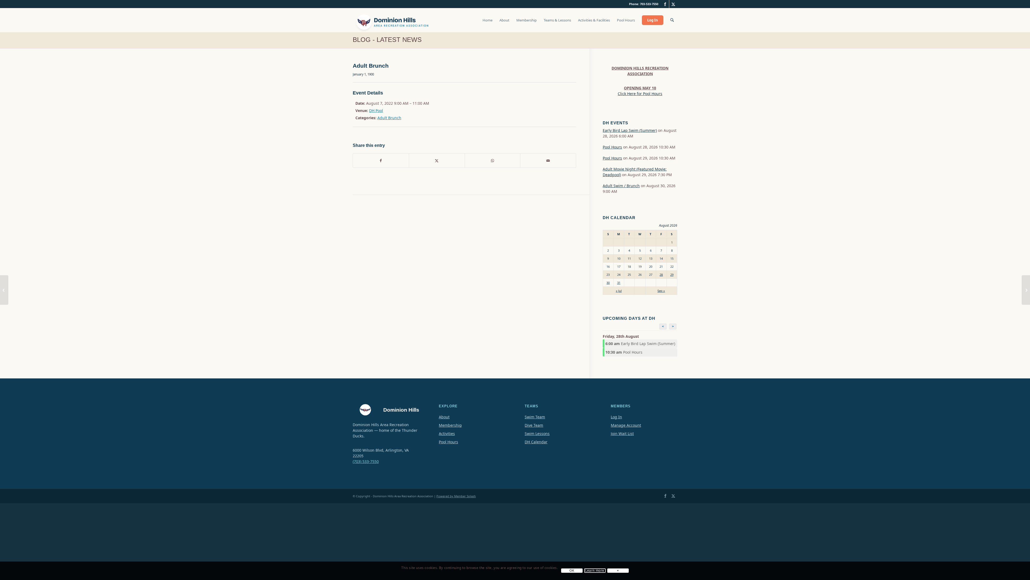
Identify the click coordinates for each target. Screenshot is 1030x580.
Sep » (661, 291)
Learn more (594, 571)
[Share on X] (437, 161)
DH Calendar (536, 441)
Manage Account (626, 425)
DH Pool (376, 110)
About (444, 416)
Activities (447, 433)
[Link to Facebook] (665, 4)
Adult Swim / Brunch (621, 185)
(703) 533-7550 (366, 461)
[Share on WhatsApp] (492, 161)
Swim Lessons (537, 433)
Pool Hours (612, 147)
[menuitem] (487, 23)
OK (571, 571)
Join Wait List (622, 433)
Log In (616, 416)
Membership (450, 425)
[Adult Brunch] (4, 290)
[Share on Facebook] (381, 161)
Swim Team (535, 416)
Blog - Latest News (387, 39)
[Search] (672, 20)
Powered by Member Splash (456, 496)
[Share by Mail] (548, 161)
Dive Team (534, 425)
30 (608, 283)
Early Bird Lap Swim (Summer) (630, 130)
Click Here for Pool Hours (640, 93)
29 (672, 275)
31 (618, 283)
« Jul (619, 291)
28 (661, 275)
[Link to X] (673, 4)
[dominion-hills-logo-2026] (393, 20)
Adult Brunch (389, 117)
